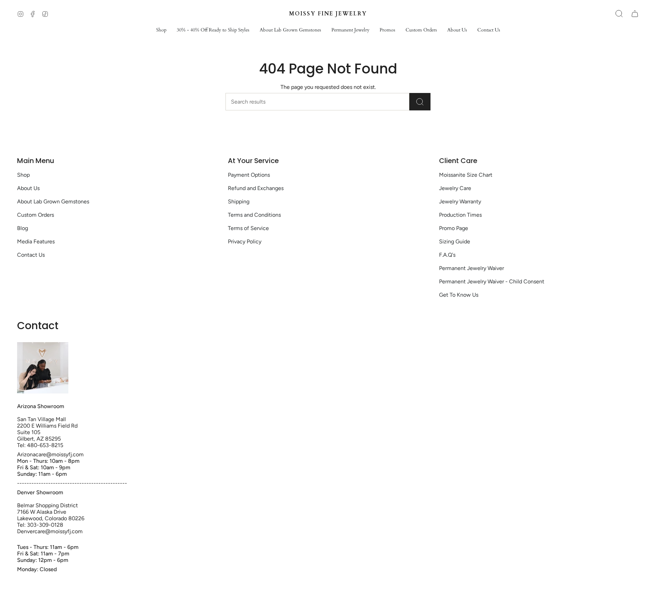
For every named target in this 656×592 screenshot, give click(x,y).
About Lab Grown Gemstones (53, 201)
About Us (28, 188)
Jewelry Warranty (460, 201)
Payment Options (249, 175)
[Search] (419, 101)
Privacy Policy (244, 241)
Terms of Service (248, 228)
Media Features (36, 241)
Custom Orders (35, 215)
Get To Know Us (458, 295)
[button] (161, 30)
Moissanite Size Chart (465, 175)
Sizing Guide (454, 241)
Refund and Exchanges (256, 188)
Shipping (238, 201)
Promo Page (453, 228)
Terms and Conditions (254, 215)
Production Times (460, 215)
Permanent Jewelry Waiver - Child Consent (491, 281)
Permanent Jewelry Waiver (471, 268)
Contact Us (31, 255)
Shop (23, 175)
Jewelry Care (455, 188)
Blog (22, 228)
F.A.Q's (447, 255)
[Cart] (635, 13)
